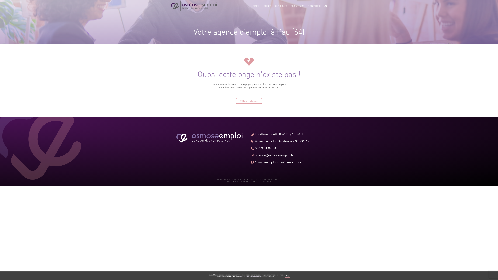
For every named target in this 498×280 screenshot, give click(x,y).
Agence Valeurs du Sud (256, 181)
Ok (287, 276)
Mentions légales (228, 179)
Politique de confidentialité (262, 179)
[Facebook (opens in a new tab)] (325, 6)
